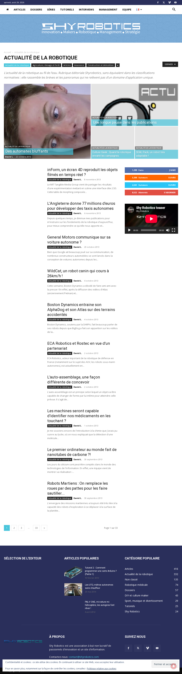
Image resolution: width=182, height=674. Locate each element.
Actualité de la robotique (17, 65)
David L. (9, 156)
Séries (51, 9)
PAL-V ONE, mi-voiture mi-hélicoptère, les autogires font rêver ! (99, 605)
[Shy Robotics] (91, 28)
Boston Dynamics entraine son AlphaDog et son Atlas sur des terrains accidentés (81, 309)
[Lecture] (129, 230)
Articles (19, 9)
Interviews (86, 9)
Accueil (7, 52)
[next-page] (44, 528)
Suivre (172, 177)
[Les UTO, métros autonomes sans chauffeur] (73, 589)
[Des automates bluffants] (47, 121)
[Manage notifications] (173, 666)
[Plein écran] (173, 230)
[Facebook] (157, 2)
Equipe (126, 9)
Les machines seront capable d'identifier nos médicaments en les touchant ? (79, 416)
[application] (151, 219)
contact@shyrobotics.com (84, 657)
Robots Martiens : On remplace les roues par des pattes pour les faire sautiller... (77, 488)
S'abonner (170, 192)
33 (36, 527)
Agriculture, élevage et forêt (46, 65)
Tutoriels (67, 9)
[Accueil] (7, 9)
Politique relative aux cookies (101, 668)
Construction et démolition (101, 65)
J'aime (172, 170)
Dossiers (36, 9)
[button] (174, 10)
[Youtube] (175, 2)
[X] (163, 2)
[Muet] (168, 230)
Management (108, 9)
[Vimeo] (169, 2)
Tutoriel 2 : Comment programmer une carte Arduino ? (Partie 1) (101, 571)
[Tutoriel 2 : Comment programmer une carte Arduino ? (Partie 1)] (73, 572)
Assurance (79, 65)
